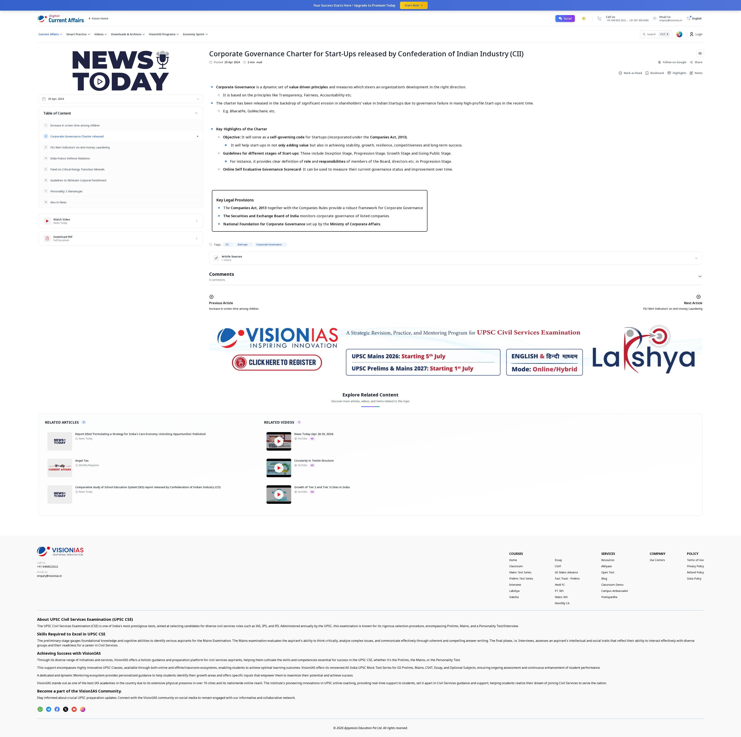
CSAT (558, 566)
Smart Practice (76, 34)
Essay (558, 560)
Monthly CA (562, 603)
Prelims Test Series (521, 578)
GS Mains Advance (566, 572)
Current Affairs (49, 34)
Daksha (514, 597)
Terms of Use (695, 560)
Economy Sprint (193, 34)
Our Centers (657, 560)
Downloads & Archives (126, 34)
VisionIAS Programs (162, 34)
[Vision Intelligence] (679, 34)
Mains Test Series (520, 572)
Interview (515, 584)
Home (513, 560)
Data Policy (694, 578)
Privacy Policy (695, 566)
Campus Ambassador (614, 591)
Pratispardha (609, 597)
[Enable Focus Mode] (700, 53)
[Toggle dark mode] (583, 18)
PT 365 (559, 591)
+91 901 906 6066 (639, 20)
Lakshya (514, 591)
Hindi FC (560, 584)
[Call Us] (599, 18)
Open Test (607, 572)
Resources (607, 560)
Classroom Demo (612, 584)
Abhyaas (606, 566)
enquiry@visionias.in (49, 576)
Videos (98, 34)
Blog (604, 578)
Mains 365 (561, 597)
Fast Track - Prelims (567, 578)
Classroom (516, 566)
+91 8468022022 (47, 566)
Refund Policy (695, 572)
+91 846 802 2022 (616, 20)
